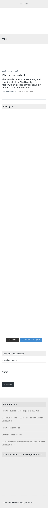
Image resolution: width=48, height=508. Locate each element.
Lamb (10, 71)
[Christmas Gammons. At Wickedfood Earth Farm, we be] (24, 249)
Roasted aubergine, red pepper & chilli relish (21, 411)
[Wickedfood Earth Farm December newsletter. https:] (24, 125)
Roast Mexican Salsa (11, 428)
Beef (4, 71)
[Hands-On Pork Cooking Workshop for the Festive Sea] (24, 174)
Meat (16, 71)
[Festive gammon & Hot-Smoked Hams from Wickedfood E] (24, 298)
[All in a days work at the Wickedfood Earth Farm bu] (24, 199)
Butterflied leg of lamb (12, 435)
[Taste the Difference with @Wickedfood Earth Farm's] (24, 274)
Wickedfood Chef (9, 92)
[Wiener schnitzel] (24, 60)
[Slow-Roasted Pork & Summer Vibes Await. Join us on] (24, 150)
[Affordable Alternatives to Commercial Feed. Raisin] (24, 224)
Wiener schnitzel (13, 75)
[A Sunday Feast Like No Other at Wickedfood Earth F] (24, 323)
